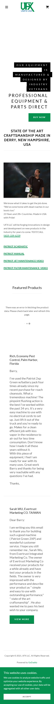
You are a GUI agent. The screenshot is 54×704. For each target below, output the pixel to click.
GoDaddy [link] (32, 662)
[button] (7, 7)
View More (21, 619)
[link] (27, 7)
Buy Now (39, 117)
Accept (27, 696)
